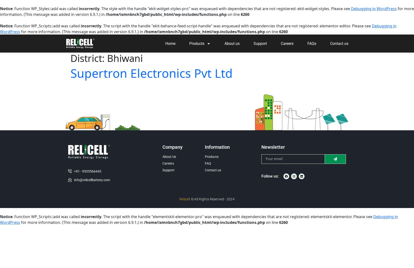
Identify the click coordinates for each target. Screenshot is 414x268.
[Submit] (335, 159)
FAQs (311, 43)
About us (232, 43)
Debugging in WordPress (374, 8)
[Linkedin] (302, 176)
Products (196, 43)
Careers (287, 43)
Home (170, 43)
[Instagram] (294, 176)
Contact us (339, 43)
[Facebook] (286, 176)
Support (260, 43)
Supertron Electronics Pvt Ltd (151, 73)
